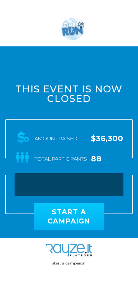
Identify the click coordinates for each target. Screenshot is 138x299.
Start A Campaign (69, 216)
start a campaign (69, 263)
